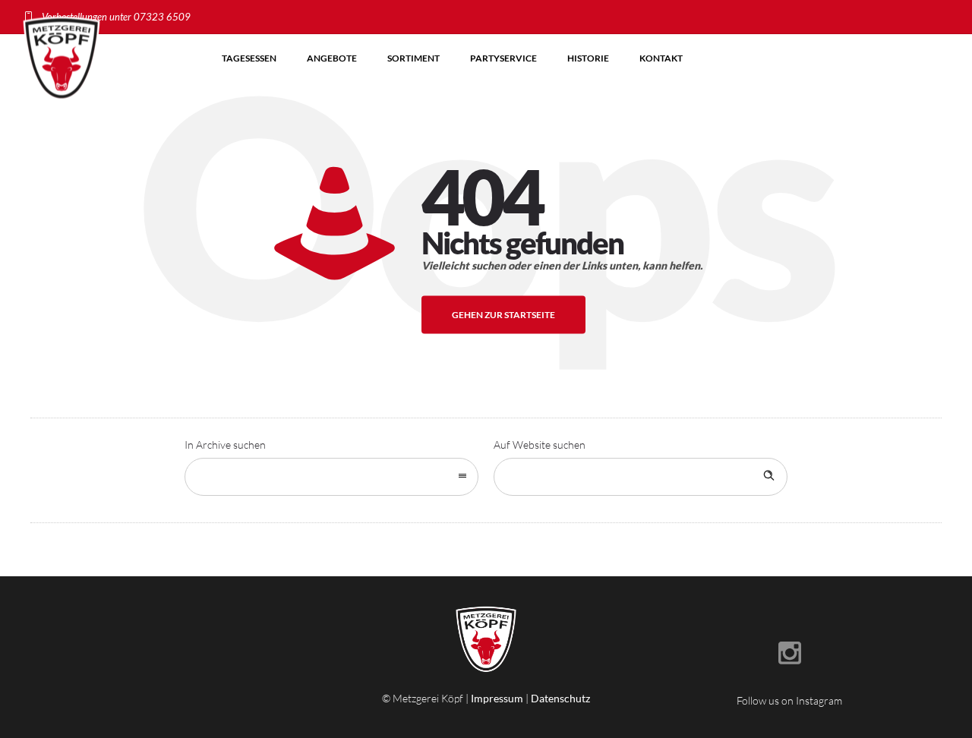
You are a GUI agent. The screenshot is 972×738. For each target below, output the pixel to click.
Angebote (332, 58)
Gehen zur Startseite (503, 314)
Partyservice (503, 58)
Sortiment (413, 58)
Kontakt (661, 58)
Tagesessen (249, 58)
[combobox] (331, 477)
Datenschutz (560, 698)
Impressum (497, 698)
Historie (588, 58)
